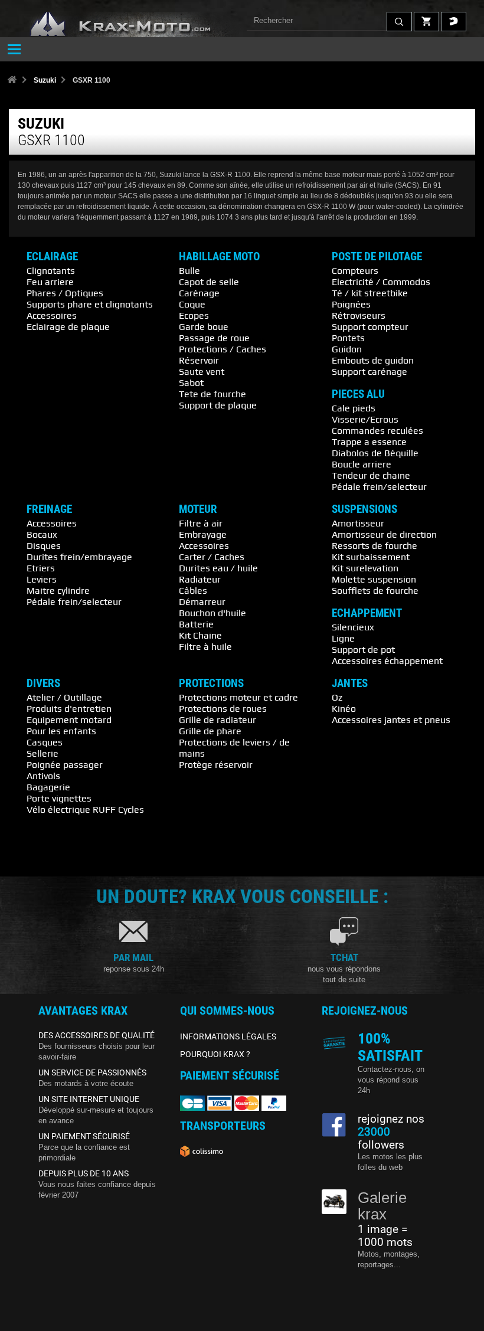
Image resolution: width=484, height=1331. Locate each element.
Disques (44, 545)
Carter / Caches (211, 556)
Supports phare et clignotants (90, 304)
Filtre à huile (205, 646)
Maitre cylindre (58, 590)
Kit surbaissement (371, 556)
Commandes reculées (377, 430)
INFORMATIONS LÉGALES (228, 1036)
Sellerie (42, 753)
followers (381, 1139)
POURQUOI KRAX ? (215, 1054)
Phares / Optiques (65, 292)
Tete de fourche (212, 393)
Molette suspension (374, 579)
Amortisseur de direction (384, 534)
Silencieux (353, 627)
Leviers (42, 579)
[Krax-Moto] (136, 24)
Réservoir (199, 360)
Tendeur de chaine (371, 475)
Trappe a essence (369, 441)
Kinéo (344, 708)
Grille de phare (210, 730)
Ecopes (194, 315)
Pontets (348, 337)
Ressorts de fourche (374, 545)
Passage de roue (214, 337)
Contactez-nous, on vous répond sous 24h (391, 1080)
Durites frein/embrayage (79, 556)
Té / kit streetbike (370, 292)
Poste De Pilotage (377, 256)
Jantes (350, 683)
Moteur (198, 509)
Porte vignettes (59, 798)
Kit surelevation (365, 568)
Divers (43, 683)
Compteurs (355, 270)
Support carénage (369, 371)
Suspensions (364, 509)
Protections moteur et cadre (238, 697)
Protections (211, 683)
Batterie (196, 624)
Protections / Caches (222, 349)
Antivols (43, 775)
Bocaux (42, 534)
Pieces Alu (358, 394)
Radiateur (200, 579)
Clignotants (51, 270)
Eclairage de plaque (68, 326)
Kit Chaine (200, 635)
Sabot (191, 382)
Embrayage (203, 534)
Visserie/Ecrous (365, 419)
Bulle (189, 270)
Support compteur (370, 326)
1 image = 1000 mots (385, 1236)
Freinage (49, 509)
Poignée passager (65, 764)
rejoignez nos (391, 1119)
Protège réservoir (216, 764)
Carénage (199, 292)
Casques (45, 742)
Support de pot (363, 649)
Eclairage (52, 256)
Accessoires (52, 315)
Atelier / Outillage (64, 697)
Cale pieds (353, 408)
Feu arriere (50, 281)
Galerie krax (382, 1206)
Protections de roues (223, 708)
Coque (192, 304)
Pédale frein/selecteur (379, 486)
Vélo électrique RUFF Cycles (85, 809)
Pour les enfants (61, 730)
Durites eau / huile (218, 568)
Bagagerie (48, 786)
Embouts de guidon (373, 360)
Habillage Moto (219, 256)
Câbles (193, 590)
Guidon (347, 349)
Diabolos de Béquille (375, 452)
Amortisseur (358, 523)
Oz (337, 697)
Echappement (367, 613)
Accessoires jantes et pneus (391, 719)
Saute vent (201, 371)
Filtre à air (201, 523)
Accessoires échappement (387, 660)
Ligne (343, 638)
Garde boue (203, 326)
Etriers (41, 568)
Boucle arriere (361, 464)
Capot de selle (209, 281)
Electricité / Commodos (381, 281)
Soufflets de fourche (375, 590)
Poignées (351, 304)
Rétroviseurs (358, 315)
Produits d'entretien (69, 708)
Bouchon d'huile (212, 612)
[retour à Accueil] (12, 80)
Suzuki (45, 80)
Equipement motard (69, 719)
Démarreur (202, 601)
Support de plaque (218, 405)
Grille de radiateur (217, 719)
